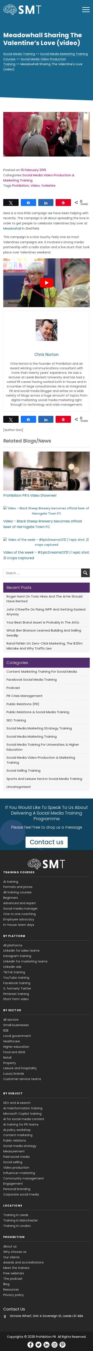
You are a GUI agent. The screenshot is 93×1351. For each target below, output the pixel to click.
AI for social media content (23, 1119)
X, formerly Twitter (17, 988)
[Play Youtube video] (46, 282)
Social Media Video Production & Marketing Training (40, 760)
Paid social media (16, 1157)
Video (35, 185)
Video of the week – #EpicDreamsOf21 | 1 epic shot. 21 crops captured (46, 555)
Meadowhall (12, 228)
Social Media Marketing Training (31, 736)
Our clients (11, 1257)
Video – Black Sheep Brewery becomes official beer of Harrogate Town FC (42, 524)
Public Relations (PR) (22, 704)
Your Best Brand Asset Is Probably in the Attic (42, 622)
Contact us (46, 842)
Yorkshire (48, 185)
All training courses (17, 892)
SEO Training (16, 720)
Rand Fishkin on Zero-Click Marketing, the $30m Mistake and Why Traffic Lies (44, 646)
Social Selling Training (23, 770)
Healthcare (11, 1041)
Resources (11, 1289)
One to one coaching (19, 914)
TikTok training (14, 972)
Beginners (10, 898)
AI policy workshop (17, 1130)
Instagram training (17, 956)
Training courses (19, 872)
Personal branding (16, 1189)
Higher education (16, 1047)
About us (10, 1246)
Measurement (14, 1151)
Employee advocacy (18, 919)
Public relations (14, 1140)
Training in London (17, 1226)
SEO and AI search (16, 1103)
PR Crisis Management (24, 695)
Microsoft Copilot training (22, 1113)
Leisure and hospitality (20, 1068)
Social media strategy (19, 1146)
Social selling (12, 1162)
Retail (7, 1057)
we (50, 213)
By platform (14, 936)
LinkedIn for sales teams (21, 950)
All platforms (12, 945)
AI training (10, 882)
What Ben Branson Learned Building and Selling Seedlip (43, 633)
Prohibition (20, 185)
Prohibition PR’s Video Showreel (29, 495)
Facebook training (16, 983)
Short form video (16, 999)
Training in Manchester (20, 1220)
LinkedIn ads (12, 967)
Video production (16, 1167)
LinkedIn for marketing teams (25, 961)
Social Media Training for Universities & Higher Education (42, 747)
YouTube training (16, 977)
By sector (12, 1010)
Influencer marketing (19, 1173)
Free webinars (13, 1273)
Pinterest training (16, 994)
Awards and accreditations (23, 1262)
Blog (6, 1284)
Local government (17, 1036)
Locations (12, 1205)
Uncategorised (18, 786)
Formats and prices (17, 887)
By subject (13, 1093)
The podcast (12, 1278)
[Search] (85, 573)
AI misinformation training (22, 1108)
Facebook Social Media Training (31, 679)
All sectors (11, 1019)
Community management (23, 1178)
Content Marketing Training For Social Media (41, 671)
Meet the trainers (16, 1268)
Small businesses (16, 1025)
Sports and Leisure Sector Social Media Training (44, 778)
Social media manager (20, 908)
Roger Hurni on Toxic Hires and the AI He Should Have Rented (44, 599)
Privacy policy (13, 1295)
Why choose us (14, 1252)
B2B (5, 1030)
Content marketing (17, 1135)
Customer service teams (22, 1079)
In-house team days (18, 925)
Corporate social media (21, 1194)
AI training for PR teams (20, 1124)
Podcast (13, 687)
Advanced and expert (19, 903)
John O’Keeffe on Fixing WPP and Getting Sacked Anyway (45, 612)
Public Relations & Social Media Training (37, 712)
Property (9, 1063)
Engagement (13, 1183)
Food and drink (14, 1052)
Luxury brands (13, 1073)
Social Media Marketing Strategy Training (39, 728)
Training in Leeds (15, 1215)
